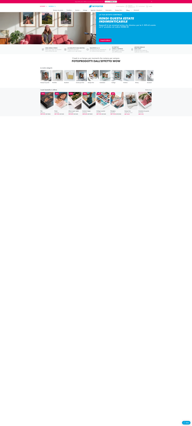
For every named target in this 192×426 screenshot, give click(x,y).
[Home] (96, 6)
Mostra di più (148, 89)
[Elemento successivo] (153, 76)
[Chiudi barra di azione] (151, 1)
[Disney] (128, 10)
